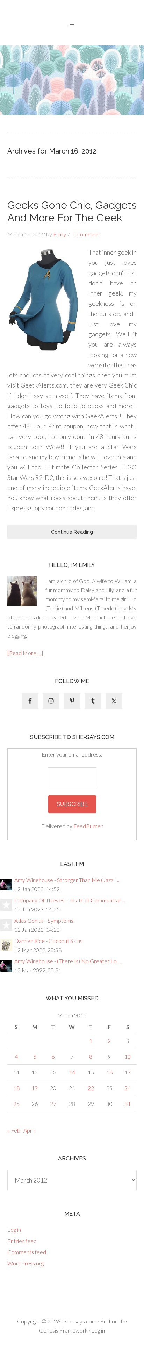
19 (34, 1088)
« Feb (13, 1130)
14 (72, 1072)
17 (127, 1072)
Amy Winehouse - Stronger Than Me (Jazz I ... (67, 879)
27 (53, 1103)
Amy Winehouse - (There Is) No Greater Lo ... (67, 961)
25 (16, 1103)
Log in (14, 1229)
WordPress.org (25, 1263)
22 (91, 1088)
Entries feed (22, 1240)
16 (109, 1072)
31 (127, 1103)
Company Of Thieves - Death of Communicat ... (69, 900)
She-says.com (80, 1321)
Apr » (29, 1130)
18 (16, 1088)
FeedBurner (88, 826)
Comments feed (26, 1252)
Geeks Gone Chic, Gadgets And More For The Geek (72, 211)
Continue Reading (72, 532)
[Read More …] (25, 652)
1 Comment (86, 234)
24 (127, 1088)
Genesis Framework (63, 1330)
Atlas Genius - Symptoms (43, 920)
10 (127, 1056)
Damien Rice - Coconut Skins (48, 940)
